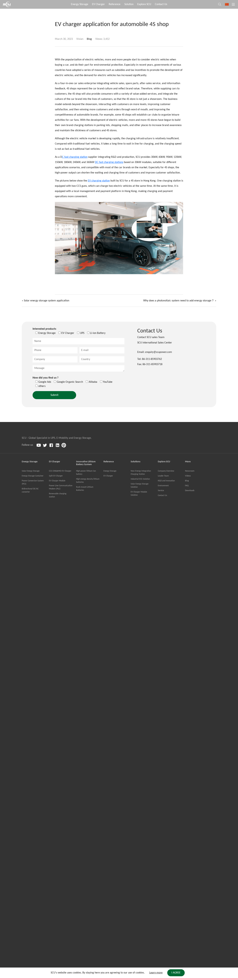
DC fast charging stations (109, 162)
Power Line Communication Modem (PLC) (60, 487)
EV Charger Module (57, 481)
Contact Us (161, 4)
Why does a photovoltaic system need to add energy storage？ (178, 300)
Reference (114, 4)
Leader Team (163, 476)
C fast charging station (74, 157)
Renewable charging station (57, 495)
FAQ (187, 486)
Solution (128, 4)
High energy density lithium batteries (87, 480)
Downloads (189, 491)
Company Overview (166, 471)
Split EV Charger (56, 476)
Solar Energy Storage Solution (139, 485)
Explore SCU (144, 4)
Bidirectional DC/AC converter (30, 490)
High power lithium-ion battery (86, 472)
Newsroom (189, 471)
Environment (163, 486)
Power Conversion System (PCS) (33, 482)
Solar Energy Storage (31, 471)
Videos (188, 476)
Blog (89, 39)
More (188, 461)
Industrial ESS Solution (140, 479)
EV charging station (99, 180)
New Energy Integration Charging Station (141, 472)
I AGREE (176, 972)
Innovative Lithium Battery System (85, 463)
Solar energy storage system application (46, 300)
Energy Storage (79, 4)
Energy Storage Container (32, 476)
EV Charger (98, 4)
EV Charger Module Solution (139, 493)
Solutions (135, 461)
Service (161, 491)
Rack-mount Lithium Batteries (84, 488)
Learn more (156, 972)
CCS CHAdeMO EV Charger (60, 471)
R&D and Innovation (166, 481)
